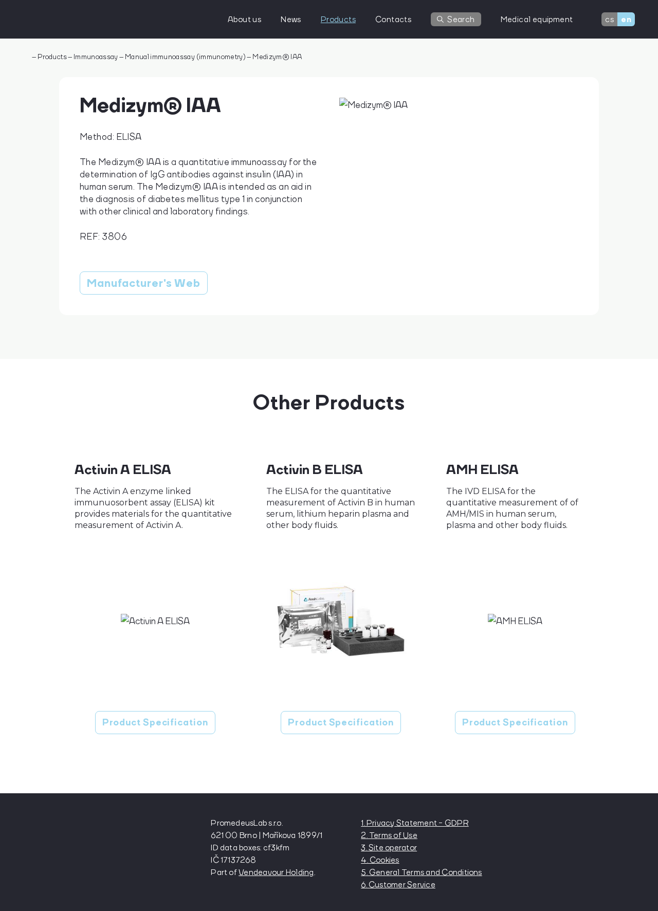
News (291, 19)
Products (338, 19)
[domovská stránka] (79, 19)
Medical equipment (537, 19)
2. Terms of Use (389, 835)
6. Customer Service (398, 884)
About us (244, 19)
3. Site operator (389, 847)
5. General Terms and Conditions (421, 872)
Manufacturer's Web (143, 283)
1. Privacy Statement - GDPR (414, 822)
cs (609, 19)
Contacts (393, 19)
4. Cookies (380, 859)
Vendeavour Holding (276, 872)
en (626, 19)
